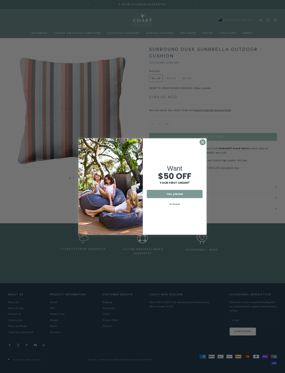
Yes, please (174, 194)
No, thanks (175, 204)
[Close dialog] (203, 142)
